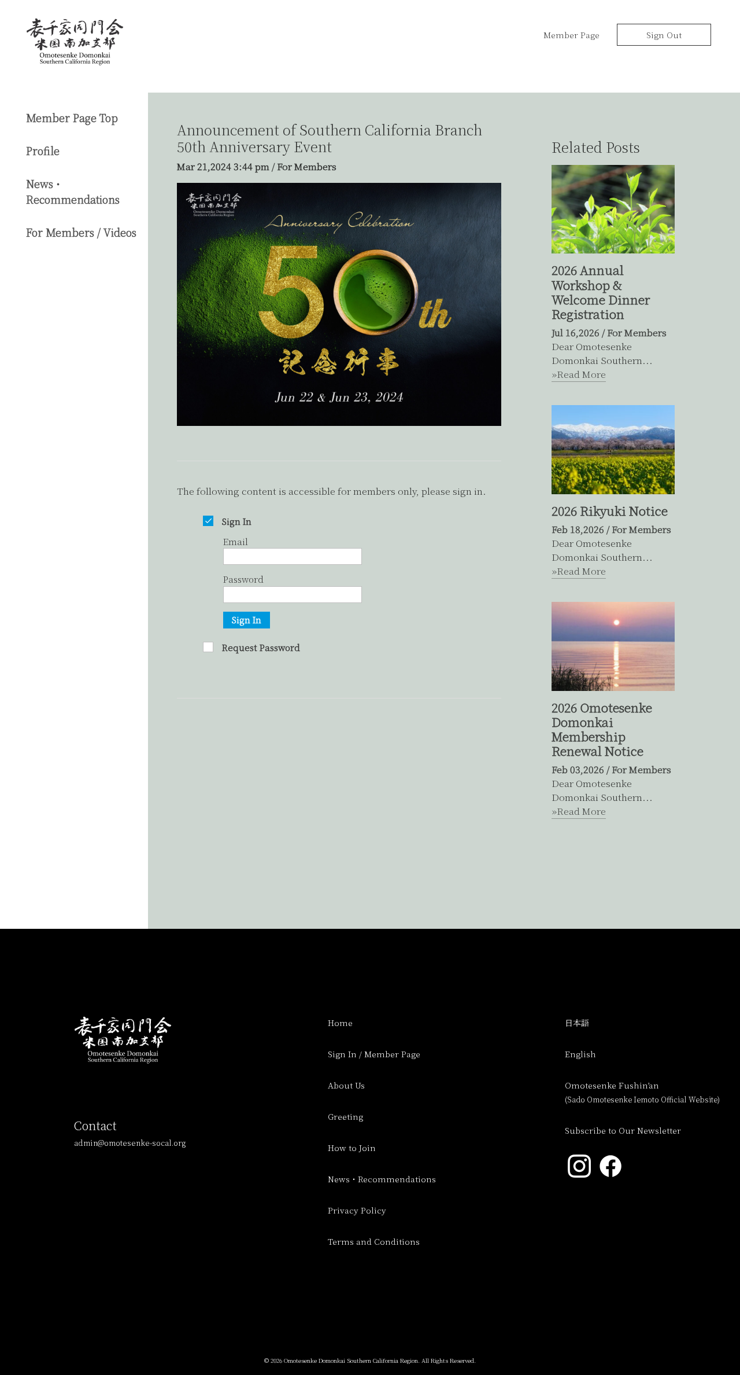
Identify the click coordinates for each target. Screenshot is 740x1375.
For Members (306, 166)
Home (340, 1022)
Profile (43, 150)
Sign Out (664, 35)
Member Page (571, 35)
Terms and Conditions (374, 1241)
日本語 (577, 1022)
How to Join (352, 1147)
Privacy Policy (357, 1210)
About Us (346, 1085)
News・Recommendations (73, 191)
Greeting (345, 1116)
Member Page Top (72, 117)
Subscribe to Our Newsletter (623, 1130)
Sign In (246, 619)
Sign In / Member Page (374, 1054)
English (580, 1054)
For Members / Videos (81, 232)
